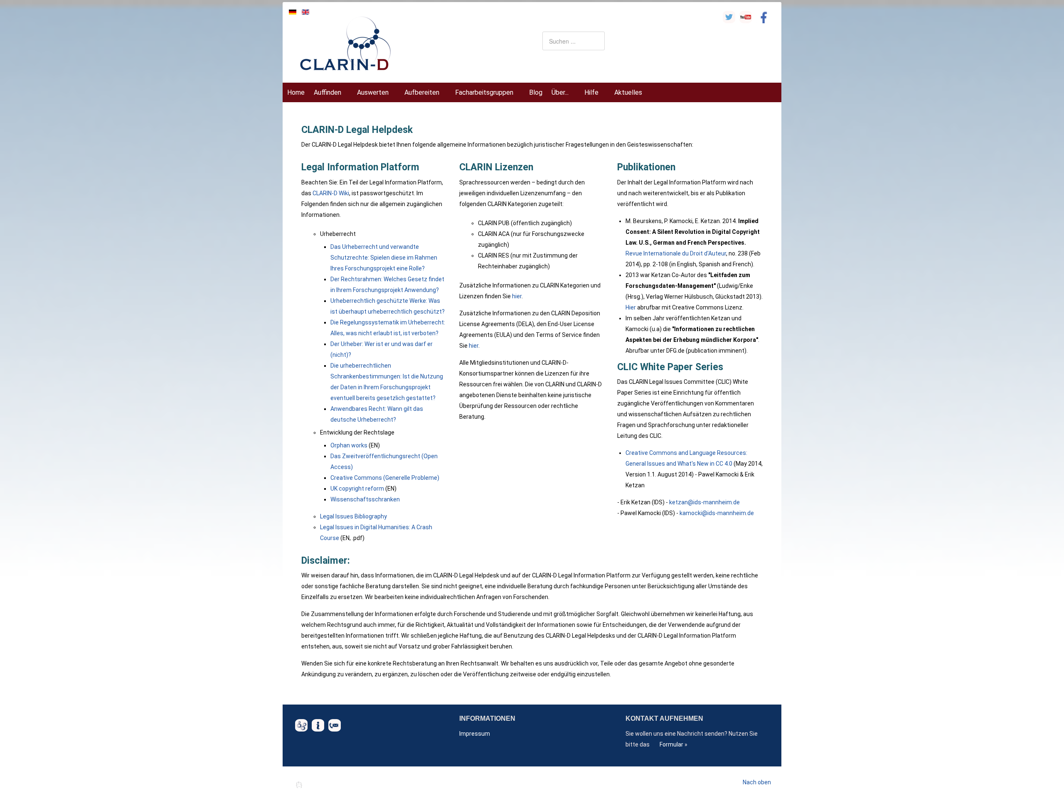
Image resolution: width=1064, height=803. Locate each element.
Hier (631, 307)
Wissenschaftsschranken (365, 499)
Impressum (474, 733)
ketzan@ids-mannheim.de (704, 502)
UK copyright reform (357, 488)
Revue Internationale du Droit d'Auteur (676, 253)
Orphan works (348, 445)
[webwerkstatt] (330, 785)
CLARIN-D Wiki (331, 193)
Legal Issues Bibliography (353, 516)
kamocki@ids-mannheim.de (717, 513)
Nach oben (757, 782)
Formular (671, 744)
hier (517, 296)
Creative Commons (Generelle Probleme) (384, 477)
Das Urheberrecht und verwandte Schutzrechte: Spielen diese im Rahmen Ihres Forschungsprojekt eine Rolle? (383, 257)
